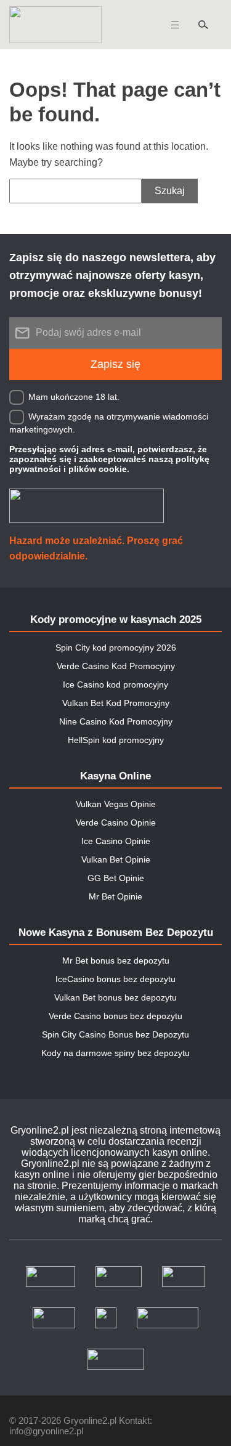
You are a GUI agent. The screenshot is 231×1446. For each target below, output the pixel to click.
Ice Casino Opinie (115, 841)
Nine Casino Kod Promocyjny (115, 721)
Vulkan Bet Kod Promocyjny (115, 703)
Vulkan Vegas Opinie (116, 804)
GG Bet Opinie (115, 878)
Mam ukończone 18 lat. (74, 396)
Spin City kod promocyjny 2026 (115, 647)
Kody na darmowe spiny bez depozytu (115, 1053)
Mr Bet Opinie (115, 896)
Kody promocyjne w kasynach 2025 (115, 619)
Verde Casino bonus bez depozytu (115, 1016)
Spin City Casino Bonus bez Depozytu (115, 1034)
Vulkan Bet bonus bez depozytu (115, 997)
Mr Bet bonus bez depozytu (115, 960)
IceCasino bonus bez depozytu (115, 979)
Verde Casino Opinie (116, 822)
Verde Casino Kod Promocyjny (116, 666)
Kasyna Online (115, 776)
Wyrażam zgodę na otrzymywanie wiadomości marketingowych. (108, 422)
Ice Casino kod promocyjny (115, 684)
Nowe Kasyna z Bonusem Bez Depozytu (115, 932)
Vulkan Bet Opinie (115, 859)
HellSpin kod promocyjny (116, 740)
